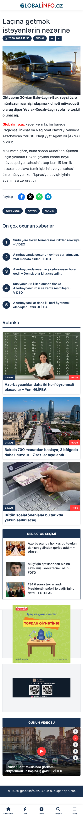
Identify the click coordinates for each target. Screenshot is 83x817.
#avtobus (13, 210)
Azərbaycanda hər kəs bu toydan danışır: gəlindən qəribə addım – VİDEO (52, 547)
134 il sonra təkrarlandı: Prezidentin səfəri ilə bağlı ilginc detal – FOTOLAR (51, 588)
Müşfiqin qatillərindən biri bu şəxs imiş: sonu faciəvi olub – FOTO (49, 568)
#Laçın (49, 210)
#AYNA (32, 210)
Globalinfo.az (14, 124)
